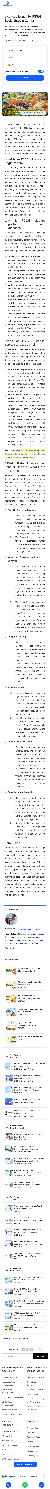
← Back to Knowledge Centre (15, 1338)
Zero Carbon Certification (37, 1377)
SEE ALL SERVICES (25, 1464)
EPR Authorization (9, 1410)
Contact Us (31, 1433)
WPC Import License (10, 1459)
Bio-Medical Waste (9, 1377)
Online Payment (33, 1456)
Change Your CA (33, 1442)
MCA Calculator (33, 1451)
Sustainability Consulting (12, 1414)
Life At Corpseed (33, 1446)
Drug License (7, 1454)
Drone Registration (9, 1445)
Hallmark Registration (10, 1431)
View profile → (11, 948)
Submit (25, 78)
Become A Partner (34, 1428)
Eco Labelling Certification (37, 1390)
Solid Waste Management (12, 1397)
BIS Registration (8, 1441)
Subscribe (40, 1356)
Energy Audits (32, 1394)
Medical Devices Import (11, 1450)
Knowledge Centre (34, 1437)
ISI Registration (8, 1436)
